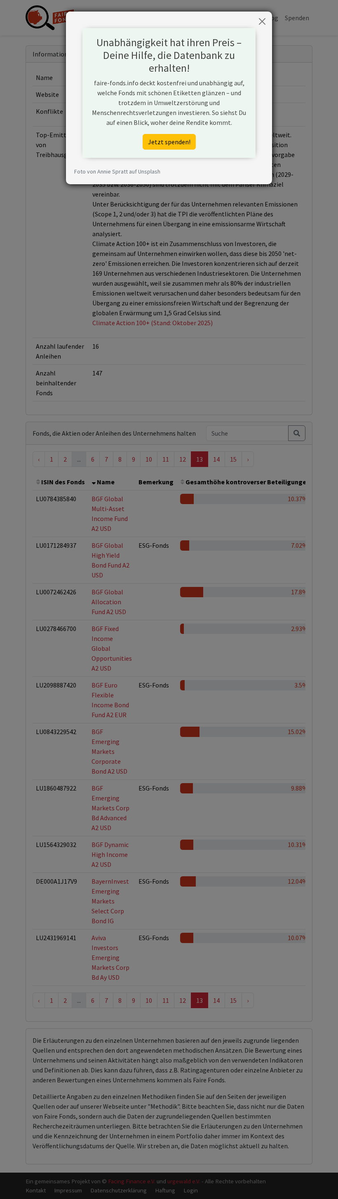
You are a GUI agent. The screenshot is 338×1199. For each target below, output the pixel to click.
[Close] (262, 21)
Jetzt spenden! (169, 142)
